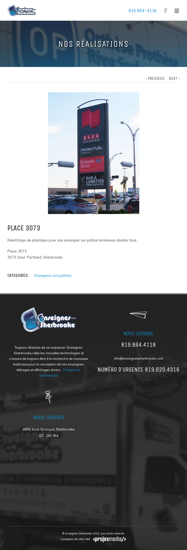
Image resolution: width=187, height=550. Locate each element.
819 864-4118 (143, 10)
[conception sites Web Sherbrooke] (108, 539)
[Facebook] (166, 10)
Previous (156, 78)
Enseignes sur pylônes (53, 275)
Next (173, 78)
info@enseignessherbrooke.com (138, 358)
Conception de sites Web (75, 539)
